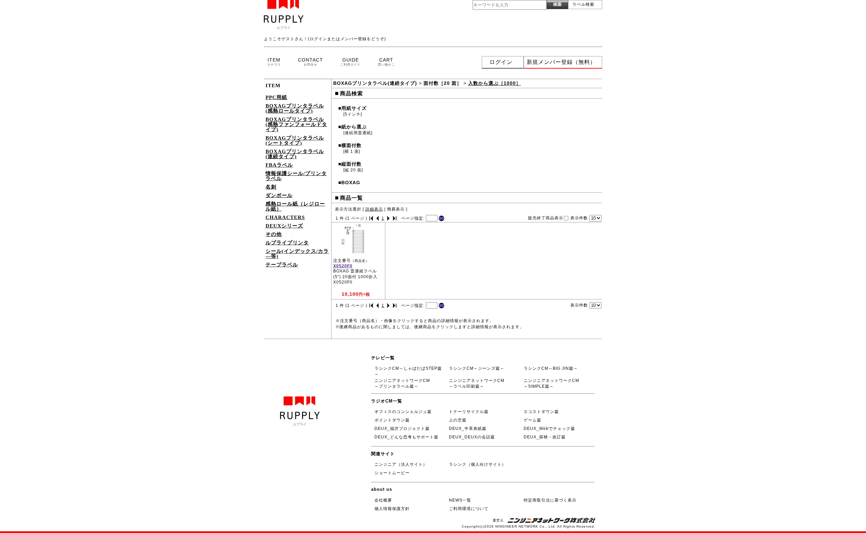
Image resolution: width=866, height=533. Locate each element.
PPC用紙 (276, 97)
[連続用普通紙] (357, 132)
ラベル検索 (583, 4)
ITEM (274, 61)
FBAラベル (279, 165)
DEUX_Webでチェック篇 (549, 428)
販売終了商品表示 (545, 217)
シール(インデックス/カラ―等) (297, 253)
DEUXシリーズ (284, 225)
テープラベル (282, 264)
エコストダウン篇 (541, 411)
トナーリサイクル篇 (468, 411)
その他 (274, 234)
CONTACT (310, 61)
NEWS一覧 (460, 500)
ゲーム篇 (532, 420)
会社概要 (383, 500)
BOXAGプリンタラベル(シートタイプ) (295, 140)
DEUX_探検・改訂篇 (545, 437)
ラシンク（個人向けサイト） (477, 464)
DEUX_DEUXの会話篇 (472, 437)
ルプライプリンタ (287, 242)
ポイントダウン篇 (392, 420)
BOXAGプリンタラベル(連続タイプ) (295, 154)
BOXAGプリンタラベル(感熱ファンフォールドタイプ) (296, 124)
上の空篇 (457, 420)
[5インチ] (352, 114)
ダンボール (279, 195)
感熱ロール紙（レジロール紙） (295, 206)
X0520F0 (342, 266)
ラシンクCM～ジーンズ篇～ (476, 368)
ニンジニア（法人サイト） (400, 464)
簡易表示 (396, 209)
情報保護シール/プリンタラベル (296, 176)
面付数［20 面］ (443, 83)
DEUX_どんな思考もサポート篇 (406, 437)
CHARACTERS (285, 217)
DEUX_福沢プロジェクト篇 (402, 428)
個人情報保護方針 (392, 508)
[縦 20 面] (353, 170)
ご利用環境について (468, 508)
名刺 (271, 187)
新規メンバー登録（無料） (561, 62)
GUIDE (350, 61)
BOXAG (349, 182)
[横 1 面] (351, 151)
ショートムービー (392, 472)
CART (386, 61)
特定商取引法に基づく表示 (550, 500)
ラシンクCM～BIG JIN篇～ (551, 368)
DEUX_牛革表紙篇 (467, 428)
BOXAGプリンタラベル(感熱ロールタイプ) (295, 108)
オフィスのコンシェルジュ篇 (403, 411)
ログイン (500, 62)
